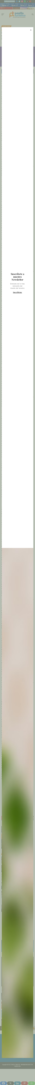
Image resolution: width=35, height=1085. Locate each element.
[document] (17, 542)
